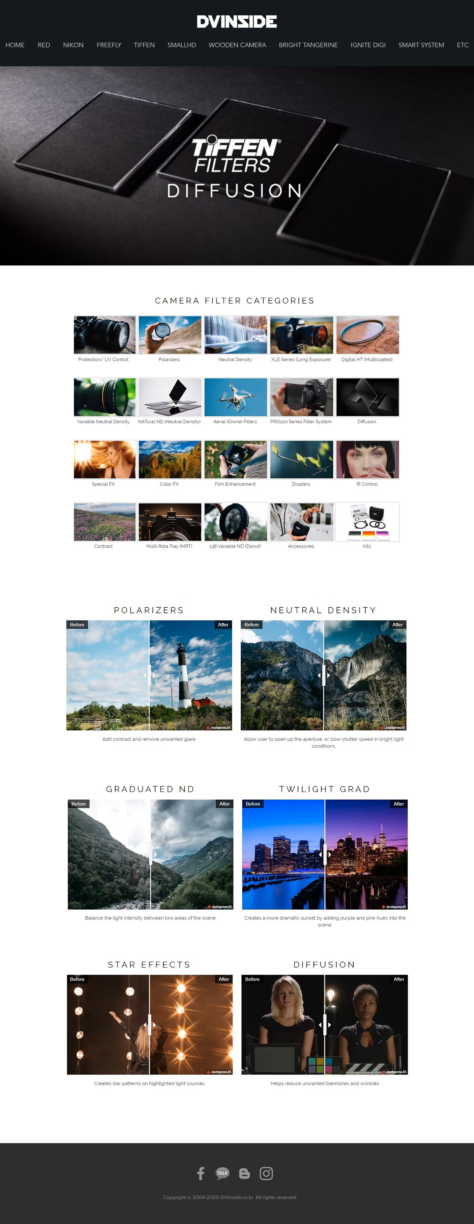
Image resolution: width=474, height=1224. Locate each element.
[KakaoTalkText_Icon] (222, 1173)
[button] (44, 45)
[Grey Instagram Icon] (266, 1173)
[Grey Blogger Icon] (244, 1173)
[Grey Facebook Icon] (201, 1173)
